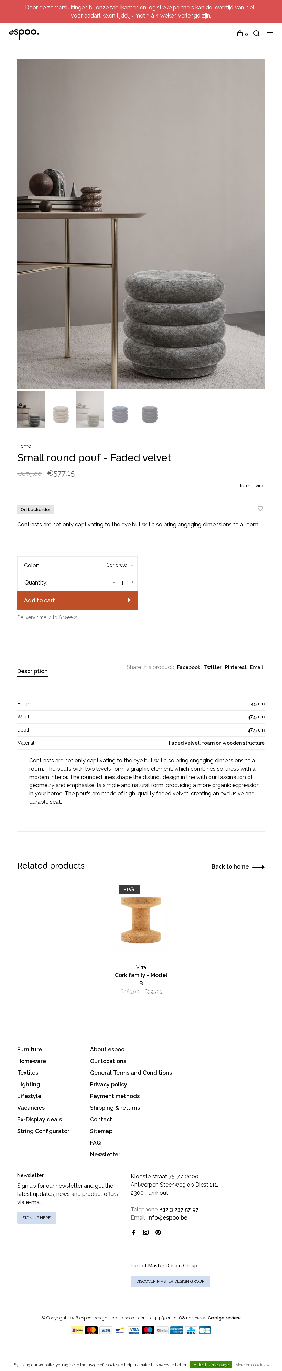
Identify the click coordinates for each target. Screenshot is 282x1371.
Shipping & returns (115, 1107)
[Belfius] (162, 1332)
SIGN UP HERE (37, 1217)
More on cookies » (252, 1364)
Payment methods (115, 1096)
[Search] (257, 34)
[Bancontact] (120, 1332)
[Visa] (105, 1332)
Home (24, 446)
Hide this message (211, 1364)
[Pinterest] (158, 1233)
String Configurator (43, 1131)
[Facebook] (133, 1233)
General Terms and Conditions (131, 1072)
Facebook (188, 667)
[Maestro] (148, 1332)
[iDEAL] (77, 1332)
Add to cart (39, 600)
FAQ (95, 1143)
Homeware (31, 1061)
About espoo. (108, 1049)
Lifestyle (29, 1096)
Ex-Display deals (39, 1119)
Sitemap (101, 1131)
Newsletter (105, 1154)
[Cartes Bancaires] (205, 1332)
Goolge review (224, 1318)
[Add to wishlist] (260, 509)
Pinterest (236, 667)
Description (32, 671)
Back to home (230, 866)
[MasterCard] (91, 1332)
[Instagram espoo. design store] (146, 1233)
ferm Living (252, 485)
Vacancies (31, 1107)
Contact (101, 1119)
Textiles (27, 1072)
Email (256, 667)
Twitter (212, 667)
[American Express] (176, 1332)
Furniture (29, 1049)
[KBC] (191, 1332)
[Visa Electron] (134, 1332)
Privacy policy (108, 1084)
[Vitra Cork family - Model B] (141, 921)
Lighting (28, 1084)
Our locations (108, 1061)
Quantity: (35, 582)
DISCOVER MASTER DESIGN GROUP (170, 1281)
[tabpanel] (141, 224)
